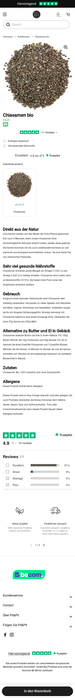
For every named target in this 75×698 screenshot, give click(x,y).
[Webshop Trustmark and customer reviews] (37, 580)
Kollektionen (24, 37)
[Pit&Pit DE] (36, 14)
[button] (68, 14)
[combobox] (36, 24)
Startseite (7, 37)
